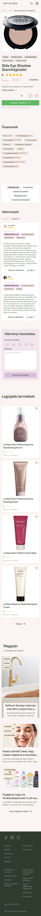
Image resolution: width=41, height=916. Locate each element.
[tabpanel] (20, 295)
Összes (19, 624)
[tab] (13, 187)
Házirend (7, 880)
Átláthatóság (28, 892)
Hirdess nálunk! (10, 876)
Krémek (4, 10)
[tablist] (20, 193)
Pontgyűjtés (27, 896)
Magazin (7, 861)
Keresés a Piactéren (18, 103)
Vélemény (8, 349)
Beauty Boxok (28, 846)
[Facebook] (12, 837)
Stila (10, 10)
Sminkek (5, 57)
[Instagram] (18, 837)
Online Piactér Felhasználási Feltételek (28, 872)
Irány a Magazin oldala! (18, 811)
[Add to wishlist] (36, 408)
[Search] (31, 3)
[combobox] (16, 219)
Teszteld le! (8, 853)
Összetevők (27, 850)
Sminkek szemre (16, 57)
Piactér (7, 857)
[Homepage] (10, 3)
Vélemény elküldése (20, 375)
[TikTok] (6, 837)
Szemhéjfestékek (31, 57)
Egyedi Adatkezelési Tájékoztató (28, 886)
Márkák (7, 850)
